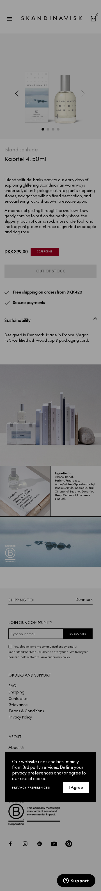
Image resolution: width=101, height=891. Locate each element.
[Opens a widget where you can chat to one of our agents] (76, 881)
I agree (76, 787)
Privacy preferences (31, 787)
